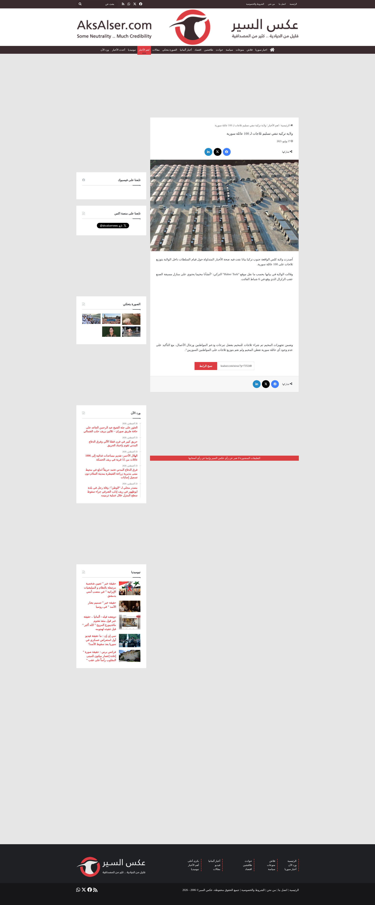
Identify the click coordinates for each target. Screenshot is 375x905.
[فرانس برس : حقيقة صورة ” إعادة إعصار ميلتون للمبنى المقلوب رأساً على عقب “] (129, 656)
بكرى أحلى (193, 860)
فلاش (250, 49)
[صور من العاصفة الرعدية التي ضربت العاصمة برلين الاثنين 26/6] (131, 331)
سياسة (229, 49)
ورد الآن (105, 49)
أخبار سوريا (290, 869)
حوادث (219, 49)
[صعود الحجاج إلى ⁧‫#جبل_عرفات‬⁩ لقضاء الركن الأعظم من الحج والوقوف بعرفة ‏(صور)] (91, 319)
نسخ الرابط (205, 366)
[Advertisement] (187, 84)
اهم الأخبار (144, 49)
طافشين (208, 49)
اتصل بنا (282, 4)
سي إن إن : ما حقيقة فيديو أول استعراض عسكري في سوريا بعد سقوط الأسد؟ (100, 640)
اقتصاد (198, 49)
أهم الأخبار (193, 865)
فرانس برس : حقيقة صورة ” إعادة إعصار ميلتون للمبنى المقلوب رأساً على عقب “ (99, 656)
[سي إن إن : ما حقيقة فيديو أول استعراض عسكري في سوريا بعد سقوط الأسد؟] (129, 640)
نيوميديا (132, 49)
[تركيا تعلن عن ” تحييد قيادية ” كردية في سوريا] (111, 331)
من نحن (271, 4)
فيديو (217, 865)
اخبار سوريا (261, 49)
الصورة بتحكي (169, 49)
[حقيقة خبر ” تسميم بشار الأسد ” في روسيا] (129, 606)
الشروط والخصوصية (255, 4)
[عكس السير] (187, 27)
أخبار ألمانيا (186, 49)
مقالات (156, 49)
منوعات (240, 49)
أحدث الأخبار (118, 49)
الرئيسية (293, 4)
